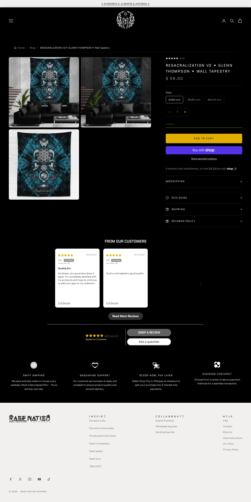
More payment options (204, 158)
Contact (227, 426)
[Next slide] (201, 284)
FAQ (225, 420)
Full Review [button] (64, 302)
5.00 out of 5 (112, 335)
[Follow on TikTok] (49, 479)
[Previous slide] (50, 284)
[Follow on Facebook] (10, 479)
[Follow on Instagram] (30, 479)
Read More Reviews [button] (125, 316)
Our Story (228, 443)
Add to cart (204, 138)
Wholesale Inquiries (166, 426)
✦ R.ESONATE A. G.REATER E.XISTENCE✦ (125, 3)
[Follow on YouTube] (39, 479)
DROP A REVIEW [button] (149, 332)
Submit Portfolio (164, 420)
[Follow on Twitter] (20, 479)
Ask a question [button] (149, 342)
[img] (65, 255)
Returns (227, 432)
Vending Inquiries (165, 432)
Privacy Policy (231, 449)
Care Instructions (232, 437)
